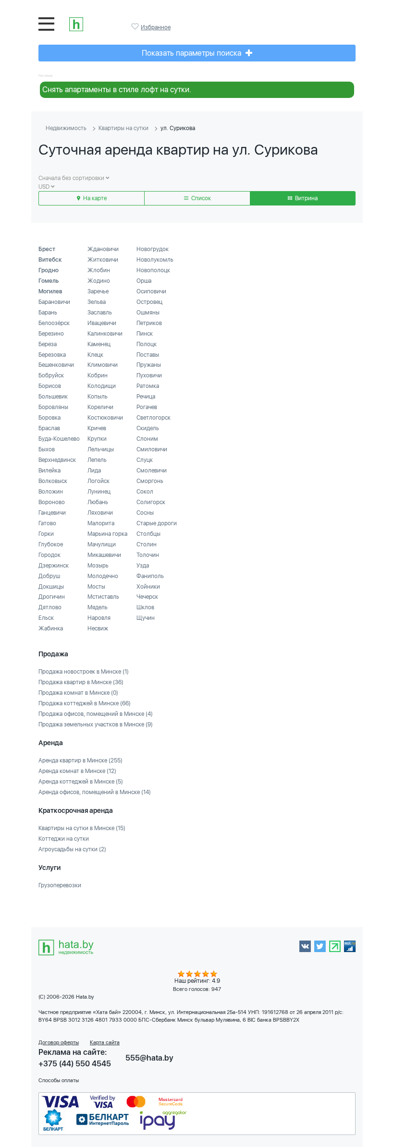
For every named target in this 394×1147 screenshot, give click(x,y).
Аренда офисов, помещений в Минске (94, 792)
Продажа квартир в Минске (80, 682)
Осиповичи (151, 291)
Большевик (53, 396)
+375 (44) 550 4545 (74, 1063)
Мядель (97, 607)
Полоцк (146, 344)
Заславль (99, 312)
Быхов (46, 449)
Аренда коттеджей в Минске (80, 781)
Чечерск (147, 596)
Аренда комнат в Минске (77, 771)
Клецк (95, 354)
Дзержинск (53, 565)
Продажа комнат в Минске (78, 692)
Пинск (144, 333)
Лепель (97, 460)
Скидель (147, 428)
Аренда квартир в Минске (80, 760)
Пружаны (148, 365)
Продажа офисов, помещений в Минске (95, 714)
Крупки (97, 438)
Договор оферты (58, 1042)
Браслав (49, 428)
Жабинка (50, 628)
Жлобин (98, 270)
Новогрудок (152, 249)
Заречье (98, 291)
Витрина (306, 198)
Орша (143, 281)
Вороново (51, 502)
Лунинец (99, 491)
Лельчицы (100, 449)
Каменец (99, 344)
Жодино (98, 281)
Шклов (145, 607)
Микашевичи (104, 555)
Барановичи (54, 302)
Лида (94, 470)
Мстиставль (103, 596)
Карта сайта (105, 1042)
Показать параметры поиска (192, 53)
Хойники (148, 586)
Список (200, 198)
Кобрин (97, 375)
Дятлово (50, 607)
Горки (46, 534)
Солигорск (150, 502)
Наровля (99, 618)
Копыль (97, 396)
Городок (49, 555)
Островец (149, 302)
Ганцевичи (52, 512)
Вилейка (49, 470)
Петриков (149, 323)
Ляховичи (100, 512)
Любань (97, 502)
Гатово (47, 523)
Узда (142, 565)
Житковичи (102, 259)
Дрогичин (51, 596)
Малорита (100, 523)
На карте (94, 198)
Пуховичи (149, 375)
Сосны (145, 512)
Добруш (49, 576)
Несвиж (97, 628)
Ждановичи (103, 249)
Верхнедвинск (57, 460)
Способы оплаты (58, 1080)
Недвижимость (66, 128)
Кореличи (100, 407)
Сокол (144, 491)
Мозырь (98, 565)
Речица (145, 396)
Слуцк (144, 460)
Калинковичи (105, 333)
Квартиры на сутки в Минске (81, 828)
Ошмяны (148, 312)
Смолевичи (151, 470)
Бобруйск (51, 375)
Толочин (147, 555)
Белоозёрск (54, 323)
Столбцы (148, 534)
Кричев (96, 428)
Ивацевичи (101, 323)
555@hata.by (149, 1057)
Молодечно (102, 576)
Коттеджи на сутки (63, 838)
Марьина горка (107, 534)
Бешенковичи (56, 365)
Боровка (49, 417)
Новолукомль (154, 259)
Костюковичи (105, 417)
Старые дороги (156, 523)
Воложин (50, 491)
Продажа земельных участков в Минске (95, 724)
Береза (47, 344)
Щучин (145, 618)
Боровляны (53, 407)
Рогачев (146, 407)
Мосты (96, 586)
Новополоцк (153, 270)
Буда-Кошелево (59, 438)
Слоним (147, 438)
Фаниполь (150, 576)
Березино (51, 333)
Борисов (49, 386)
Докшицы (51, 586)
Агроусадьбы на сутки (72, 849)
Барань (47, 312)
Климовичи (102, 365)
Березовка (52, 354)
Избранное (136, 26)
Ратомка (147, 386)
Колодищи (101, 386)
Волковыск (52, 481)
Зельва (96, 302)
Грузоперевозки (59, 885)
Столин (146, 544)
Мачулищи (101, 544)
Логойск (98, 481)
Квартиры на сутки (123, 128)
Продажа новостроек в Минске (83, 671)
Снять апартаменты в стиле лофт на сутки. (116, 89)
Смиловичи (151, 449)
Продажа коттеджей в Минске (84, 703)
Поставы (147, 354)
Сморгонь (149, 481)
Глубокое (50, 544)
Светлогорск (153, 417)
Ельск (46, 618)
